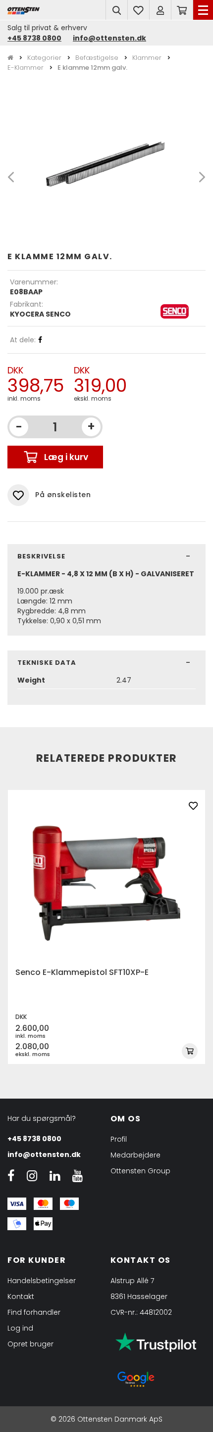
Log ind (20, 1328)
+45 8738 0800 (34, 38)
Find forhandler (33, 1312)
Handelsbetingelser (41, 1281)
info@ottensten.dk (109, 38)
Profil (118, 1139)
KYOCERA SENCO (40, 314)
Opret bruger (30, 1344)
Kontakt (20, 1296)
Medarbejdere (135, 1155)
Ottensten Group (140, 1171)
